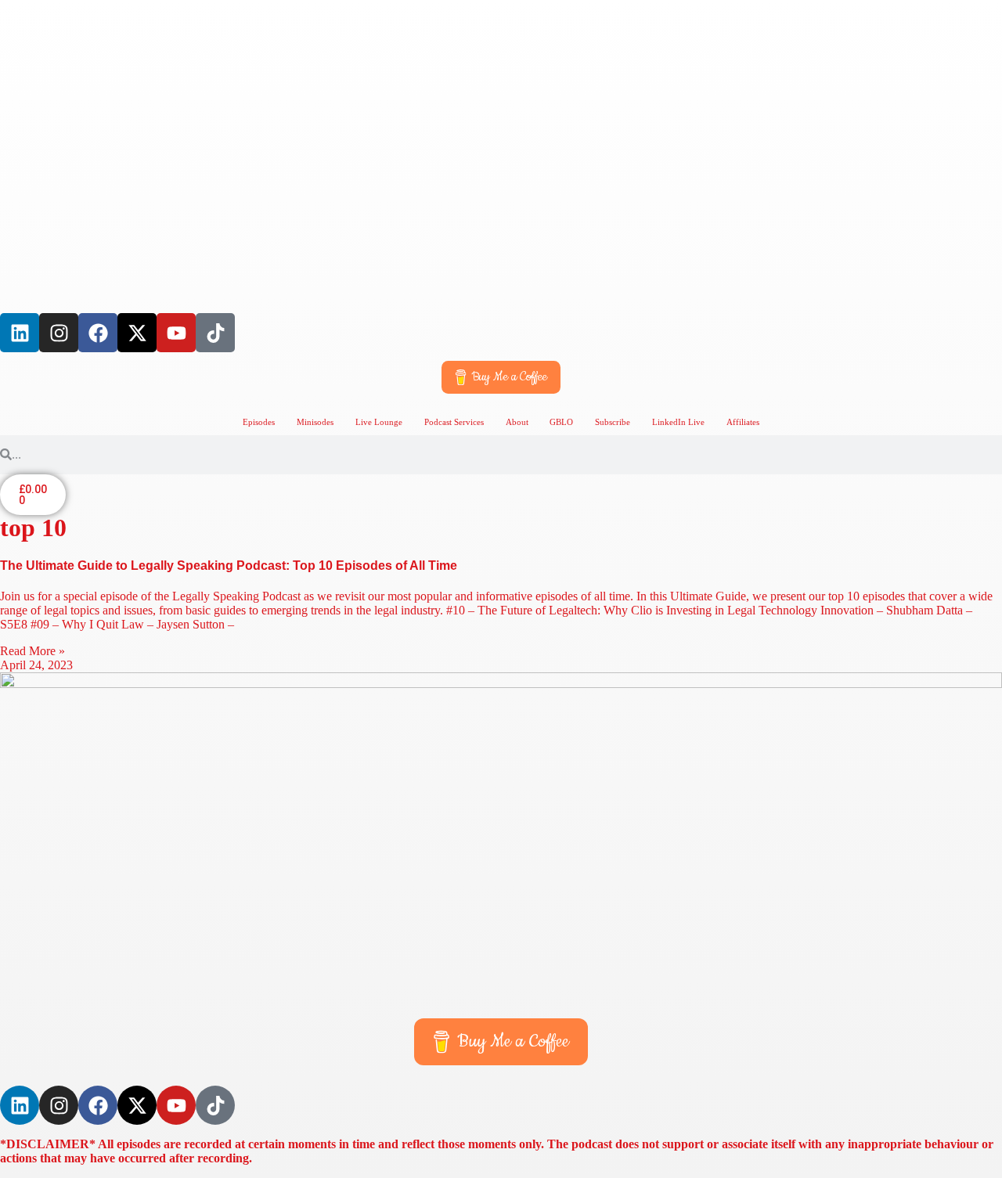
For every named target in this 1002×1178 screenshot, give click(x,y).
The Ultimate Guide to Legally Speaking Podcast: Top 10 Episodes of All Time (228, 565)
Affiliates (742, 422)
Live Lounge (378, 422)
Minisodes (315, 422)
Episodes (259, 422)
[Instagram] (58, 332)
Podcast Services (454, 422)
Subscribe (612, 422)
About (517, 422)
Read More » (32, 650)
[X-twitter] (137, 332)
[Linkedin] (19, 332)
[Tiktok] (215, 332)
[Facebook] (97, 332)
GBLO (561, 422)
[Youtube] (176, 332)
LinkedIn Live (678, 422)
